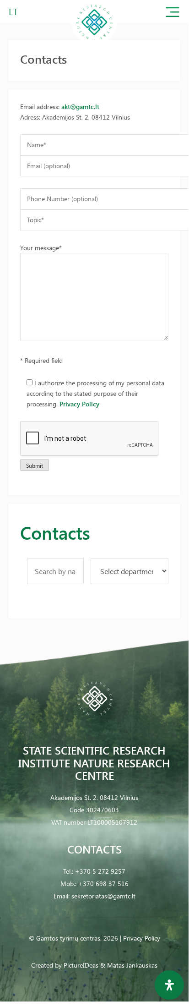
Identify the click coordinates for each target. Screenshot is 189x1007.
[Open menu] (172, 14)
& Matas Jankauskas (128, 965)
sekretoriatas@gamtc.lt (103, 896)
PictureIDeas (81, 965)
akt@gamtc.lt (80, 106)
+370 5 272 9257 (100, 871)
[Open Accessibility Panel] (169, 985)
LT (13, 11)
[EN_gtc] (94, 43)
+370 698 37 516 (103, 883)
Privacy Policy (79, 404)
